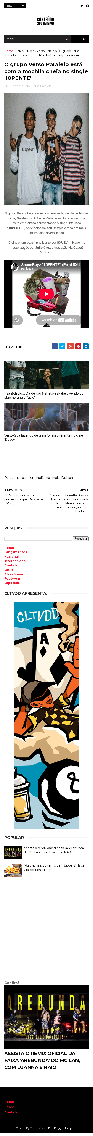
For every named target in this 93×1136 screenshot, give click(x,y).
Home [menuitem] (9, 548)
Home (8, 51)
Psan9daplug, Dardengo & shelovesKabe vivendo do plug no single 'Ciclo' (43, 396)
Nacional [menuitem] (11, 557)
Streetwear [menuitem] (13, 574)
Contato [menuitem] (11, 565)
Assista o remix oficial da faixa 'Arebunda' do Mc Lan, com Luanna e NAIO (54, 850)
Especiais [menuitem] (12, 583)
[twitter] (81, 5)
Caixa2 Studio (25, 51)
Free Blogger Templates (62, 1128)
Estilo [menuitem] (8, 570)
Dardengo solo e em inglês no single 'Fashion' (39, 478)
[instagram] (87, 5)
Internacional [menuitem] (15, 561)
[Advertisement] (46, 929)
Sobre (9, 1107)
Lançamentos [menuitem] (15, 552)
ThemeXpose (38, 1128)
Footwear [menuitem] (12, 578)
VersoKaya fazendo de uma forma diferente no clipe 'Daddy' (43, 437)
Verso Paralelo (47, 51)
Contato (11, 1112)
